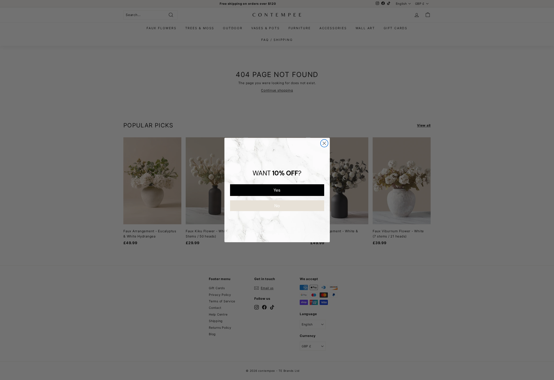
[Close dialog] (324, 143)
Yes (277, 190)
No (277, 205)
